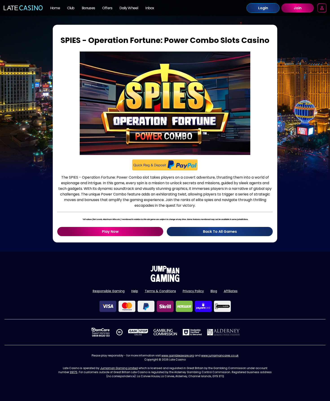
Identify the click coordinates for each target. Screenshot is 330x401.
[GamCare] (100, 332)
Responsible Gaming (109, 291)
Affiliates (231, 291)
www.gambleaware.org (177, 355)
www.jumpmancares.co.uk (219, 355)
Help (134, 291)
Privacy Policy (193, 291)
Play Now (110, 231)
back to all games (220, 231)
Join (297, 8)
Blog (214, 291)
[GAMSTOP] (138, 332)
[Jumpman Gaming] (165, 280)
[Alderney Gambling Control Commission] (223, 332)
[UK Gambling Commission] (165, 332)
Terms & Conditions (160, 291)
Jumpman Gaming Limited (119, 368)
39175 (73, 372)
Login (263, 8)
